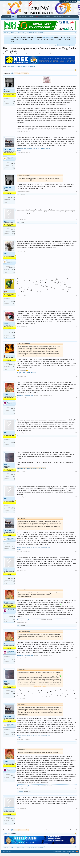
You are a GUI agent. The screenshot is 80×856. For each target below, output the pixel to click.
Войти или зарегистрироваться (68, 1)
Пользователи (22, 16)
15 (14, 413)
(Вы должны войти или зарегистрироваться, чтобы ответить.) (61, 829)
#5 (76, 251)
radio (18, 295)
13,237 (13, 165)
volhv (5, 253)
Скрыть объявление (75, 37)
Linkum (18, 150)
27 (14, 272)
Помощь (64, 851)
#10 (76, 432)
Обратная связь (57, 851)
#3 (76, 191)
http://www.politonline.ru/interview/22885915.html (31, 468)
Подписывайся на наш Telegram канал (66, 45)
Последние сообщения (8, 19)
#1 (76, 131)
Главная (7, 16)
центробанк (32, 66)
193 (14, 101)
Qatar (18, 376)
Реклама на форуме (57, 16)
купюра (25, 66)
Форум (14, 16)
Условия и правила (73, 853)
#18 (76, 739)
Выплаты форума (53, 45)
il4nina (18, 194)
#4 (76, 219)
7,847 (13, 366)
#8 (76, 376)
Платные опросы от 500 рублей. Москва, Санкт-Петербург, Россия (33, 148)
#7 (76, 326)
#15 (76, 622)
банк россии (11, 66)
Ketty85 (6, 323)
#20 (76, 808)
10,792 (13, 231)
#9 (76, 397)
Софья (6, 394)
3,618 (13, 269)
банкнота (19, 66)
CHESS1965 (7, 149)
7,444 (13, 410)
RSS (77, 851)
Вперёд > (26, 73)
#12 (76, 496)
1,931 (13, 334)
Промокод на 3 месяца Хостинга (25, 395)
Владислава (42, 53)
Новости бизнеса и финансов (19, 53)
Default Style (5, 851)
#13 (76, 551)
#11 (76, 471)
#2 (76, 152)
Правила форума (45, 16)
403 (14, 476)
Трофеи (31, 16)
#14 (76, 570)
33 (14, 168)
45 (14, 305)
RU (10, 851)
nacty (5, 221)
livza (5, 464)
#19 (76, 788)
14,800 (13, 301)
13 (14, 234)
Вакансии (67, 16)
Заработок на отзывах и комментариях (27, 374)
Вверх (73, 851)
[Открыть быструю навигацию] (75, 32)
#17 (76, 698)
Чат (37, 16)
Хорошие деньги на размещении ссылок (26, 372)
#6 (76, 295)
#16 (76, 657)
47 (14, 369)
